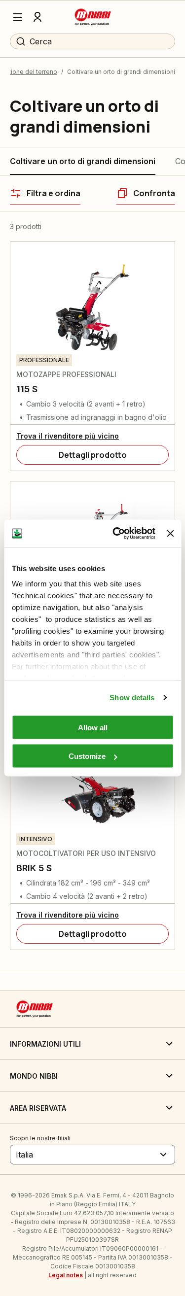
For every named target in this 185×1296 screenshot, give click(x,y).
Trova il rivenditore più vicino (67, 436)
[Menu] (18, 17)
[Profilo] (37, 17)
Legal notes (65, 1275)
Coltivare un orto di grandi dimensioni (82, 161)
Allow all (93, 727)
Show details (132, 697)
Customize (87, 756)
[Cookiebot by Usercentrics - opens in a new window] (116, 533)
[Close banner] (170, 533)
